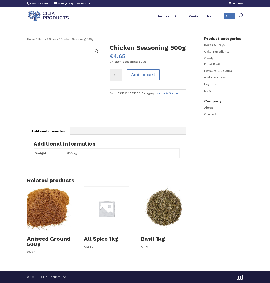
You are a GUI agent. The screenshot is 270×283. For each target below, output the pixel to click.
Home (31, 39)
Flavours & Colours (218, 71)
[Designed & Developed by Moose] (240, 277)
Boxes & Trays (214, 45)
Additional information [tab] (48, 131)
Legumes (210, 84)
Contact (195, 16)
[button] (96, 51)
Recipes (163, 16)
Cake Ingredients (216, 51)
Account (212, 16)
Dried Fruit (212, 64)
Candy (208, 58)
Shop (229, 16)
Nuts (207, 90)
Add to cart (143, 74)
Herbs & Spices (48, 39)
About (179, 16)
